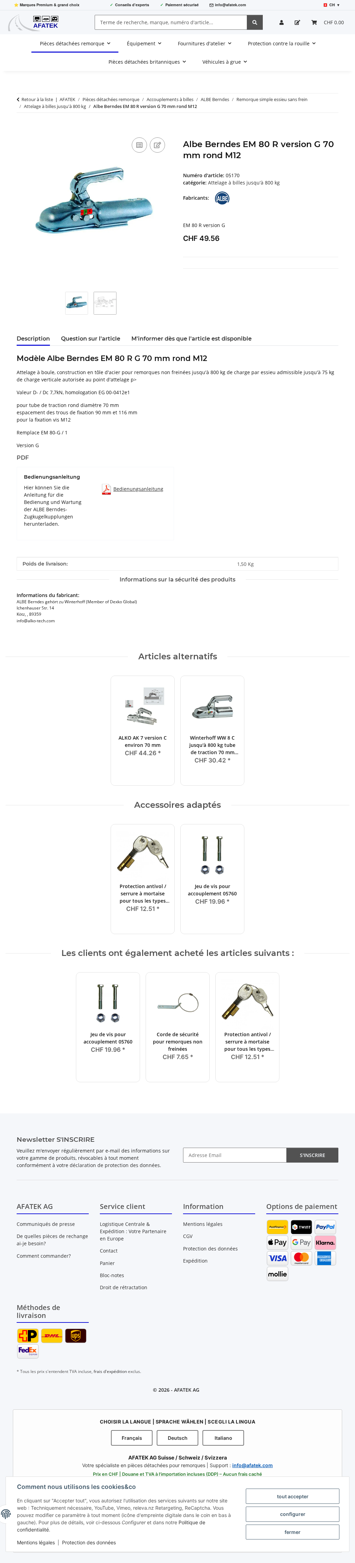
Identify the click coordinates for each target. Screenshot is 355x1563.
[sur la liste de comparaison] (139, 145)
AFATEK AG (186, 1389)
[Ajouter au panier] (22, 128)
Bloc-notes (112, 1275)
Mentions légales (36, 1542)
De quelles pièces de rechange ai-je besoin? (52, 1240)
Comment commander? (44, 1256)
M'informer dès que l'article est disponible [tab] (191, 338)
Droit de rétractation (123, 1287)
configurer (292, 1514)
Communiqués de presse (46, 1224)
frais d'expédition (110, 1371)
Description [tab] (33, 338)
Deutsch (178, 1438)
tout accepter (293, 1496)
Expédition (195, 1260)
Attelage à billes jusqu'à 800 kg (244, 182)
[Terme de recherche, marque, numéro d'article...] (255, 22)
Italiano (223, 1438)
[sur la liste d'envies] (157, 145)
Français (132, 1438)
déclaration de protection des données (115, 1165)
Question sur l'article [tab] (90, 338)
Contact (109, 1250)
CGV (187, 1236)
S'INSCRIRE (312, 1155)
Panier (107, 1263)
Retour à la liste (37, 99)
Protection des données (89, 1542)
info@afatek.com (230, 4)
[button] (281, 22)
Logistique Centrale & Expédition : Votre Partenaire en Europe (133, 1231)
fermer (293, 1532)
